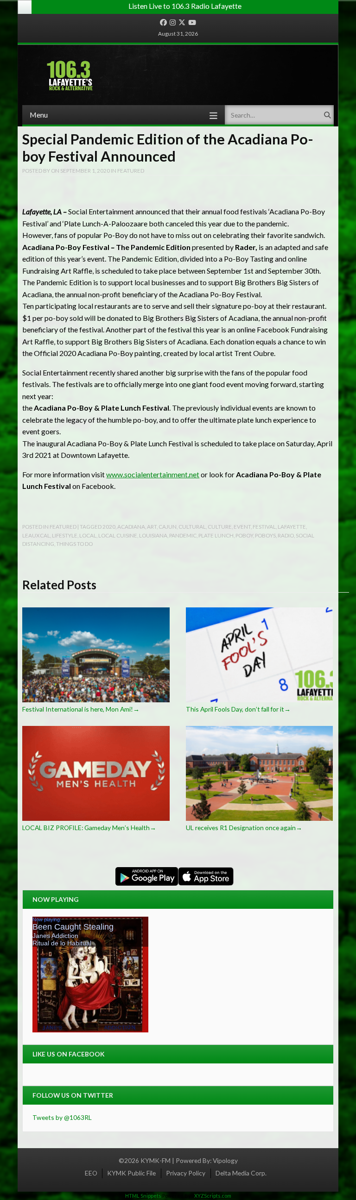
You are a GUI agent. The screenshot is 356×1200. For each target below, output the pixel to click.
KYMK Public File (131, 1173)
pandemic (183, 535)
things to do (74, 543)
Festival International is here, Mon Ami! (81, 709)
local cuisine (117, 535)
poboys (265, 535)
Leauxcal (36, 535)
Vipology (225, 1160)
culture (220, 526)
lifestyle (64, 535)
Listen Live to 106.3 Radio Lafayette (185, 5)
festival (264, 526)
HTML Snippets (143, 1196)
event (242, 526)
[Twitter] (181, 22)
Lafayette (292, 526)
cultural (192, 526)
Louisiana (153, 535)
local (87, 535)
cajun (168, 526)
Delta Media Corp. (241, 1173)
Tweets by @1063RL (62, 1117)
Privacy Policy (185, 1173)
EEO (91, 1173)
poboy (244, 535)
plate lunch (216, 535)
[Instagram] (173, 22)
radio (286, 535)
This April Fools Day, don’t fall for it (238, 709)
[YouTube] (192, 22)
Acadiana (131, 526)
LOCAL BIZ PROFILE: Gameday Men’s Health (89, 827)
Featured (130, 170)
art (152, 526)
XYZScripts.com (212, 1196)
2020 (108, 526)
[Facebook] (163, 22)
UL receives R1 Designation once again (244, 827)
